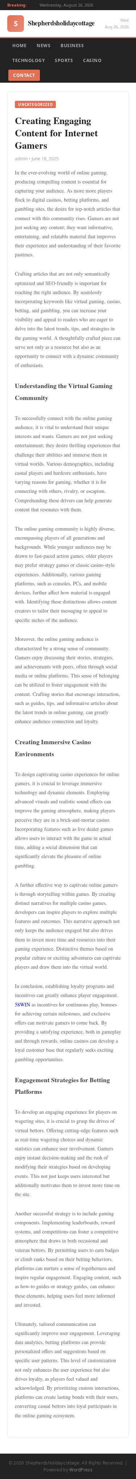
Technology (28, 60)
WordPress (80, 1470)
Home (19, 45)
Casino (92, 60)
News (43, 45)
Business (72, 45)
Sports (64, 60)
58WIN (22, 1004)
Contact (24, 75)
